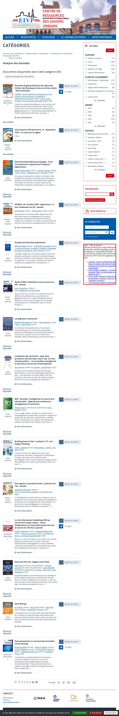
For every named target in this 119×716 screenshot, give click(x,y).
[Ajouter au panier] (61, 86)
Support (90, 55)
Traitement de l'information (61, 53)
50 (63, 682)
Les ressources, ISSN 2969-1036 (34, 101)
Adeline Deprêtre (21, 531)
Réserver (7, 194)
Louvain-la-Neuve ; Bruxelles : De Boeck (31, 248)
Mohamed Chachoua (29, 652)
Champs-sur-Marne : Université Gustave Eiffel (34, 534)
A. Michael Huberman (42, 246)
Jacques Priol (20, 367)
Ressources (28, 37)
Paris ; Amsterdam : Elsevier (32, 609)
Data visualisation (16, 58)
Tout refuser (96, 713)
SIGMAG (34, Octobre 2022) (29, 290)
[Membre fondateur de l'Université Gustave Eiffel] (91, 698)
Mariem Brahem (21, 647)
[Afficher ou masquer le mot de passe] (106, 232)
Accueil (10, 37)
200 (74, 682)
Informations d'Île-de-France (28, 129)
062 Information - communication (24, 53)
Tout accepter (80, 713)
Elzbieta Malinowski (22, 170)
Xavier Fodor (19, 211)
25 (59, 682)
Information (43, 53)
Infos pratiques (102, 37)
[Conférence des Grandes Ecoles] (56, 698)
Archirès (6, 53)
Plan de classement (96, 77)
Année (88, 105)
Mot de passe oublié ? (91, 236)
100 (68, 682)
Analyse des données (11, 56)
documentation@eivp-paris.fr (11, 702)
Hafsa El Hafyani (41, 647)
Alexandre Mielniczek (44, 531)
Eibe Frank (34, 607)
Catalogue (48, 37)
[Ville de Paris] (39, 698)
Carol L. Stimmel (21, 447)
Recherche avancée (95, 200)
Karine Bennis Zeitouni (45, 649)
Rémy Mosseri (44, 322)
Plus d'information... (25, 117)
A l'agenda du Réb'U (73, 37)
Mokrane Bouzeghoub (23, 322)
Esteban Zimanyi (44, 170)
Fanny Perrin (37, 211)
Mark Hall (49, 607)
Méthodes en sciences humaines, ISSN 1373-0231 (35, 249)
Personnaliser (111, 713)
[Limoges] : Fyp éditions (42, 367)
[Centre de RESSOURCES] (26, 17)
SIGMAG (18, 204)
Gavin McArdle (48, 568)
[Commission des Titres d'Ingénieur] (74, 698)
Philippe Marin (20, 408)
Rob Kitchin (19, 565)
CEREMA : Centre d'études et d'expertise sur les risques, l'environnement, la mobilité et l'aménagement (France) (33, 96)
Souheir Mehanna (22, 649)
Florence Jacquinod (28, 533)
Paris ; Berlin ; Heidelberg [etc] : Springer (32, 173)
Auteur (89, 130)
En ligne (68, 91)
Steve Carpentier (21, 288)
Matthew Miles (20, 246)
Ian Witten (19, 607)
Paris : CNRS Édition (23, 324)
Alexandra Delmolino (23, 490)
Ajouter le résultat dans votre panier (19, 76)
